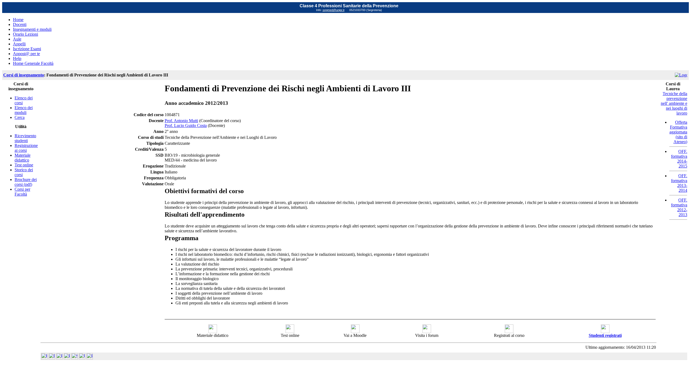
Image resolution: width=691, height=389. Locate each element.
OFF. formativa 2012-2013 (679, 207)
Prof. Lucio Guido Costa (186, 125)
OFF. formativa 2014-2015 (679, 158)
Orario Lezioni (25, 34)
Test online (24, 165)
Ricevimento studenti (25, 138)
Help (17, 58)
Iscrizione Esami (27, 48)
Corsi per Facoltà (22, 191)
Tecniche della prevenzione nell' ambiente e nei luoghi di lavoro (674, 103)
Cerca (20, 117)
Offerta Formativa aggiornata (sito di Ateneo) (678, 132)
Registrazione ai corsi (26, 148)
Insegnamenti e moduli (32, 29)
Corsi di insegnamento (23, 75)
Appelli (19, 44)
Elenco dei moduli (24, 110)
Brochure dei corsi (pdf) (26, 182)
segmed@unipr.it (333, 10)
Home (18, 19)
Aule (17, 39)
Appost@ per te (26, 53)
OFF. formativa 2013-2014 (679, 183)
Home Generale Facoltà (33, 63)
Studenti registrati (605, 335)
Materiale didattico (23, 157)
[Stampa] (89, 358)
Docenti (19, 24)
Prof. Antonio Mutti (181, 120)
